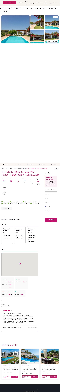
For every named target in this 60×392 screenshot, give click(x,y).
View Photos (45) (53, 41)
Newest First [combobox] (5, 305)
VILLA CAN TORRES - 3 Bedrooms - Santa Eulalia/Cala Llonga (34, 168)
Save (56, 17)
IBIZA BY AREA (26, 3)
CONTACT (55, 2)
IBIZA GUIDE (50, 3)
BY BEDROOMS (39, 2)
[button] (46, 206)
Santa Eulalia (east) (17, 168)
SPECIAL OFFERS (45, 3)
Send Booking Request (51, 220)
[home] (9, 2)
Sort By (3, 304)
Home (2, 168)
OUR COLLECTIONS (32, 3)
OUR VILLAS (21, 2)
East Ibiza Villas (9, 168)
